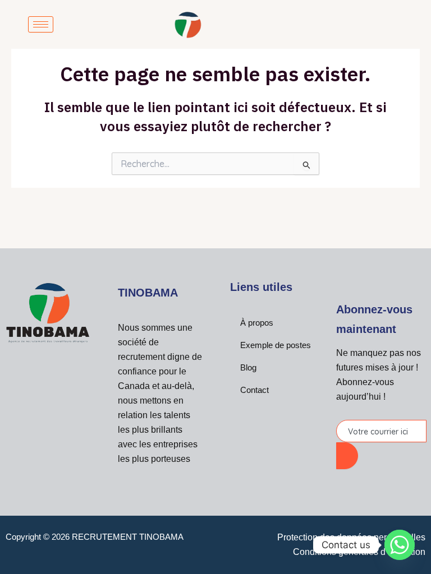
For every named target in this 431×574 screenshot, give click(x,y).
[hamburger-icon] (40, 24)
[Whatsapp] (399, 545)
